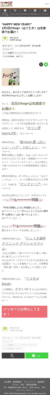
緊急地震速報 (31, 385)
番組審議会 (17, 382)
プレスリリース (29, 382)
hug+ (20, 40)
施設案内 (41, 382)
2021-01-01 (14, 38)
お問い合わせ (34, 387)
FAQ (23, 385)
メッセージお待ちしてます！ (21, 311)
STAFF (12, 40)
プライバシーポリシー (25, 390)
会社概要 (7, 382)
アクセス (15, 385)
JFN (43, 387)
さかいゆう (23, 289)
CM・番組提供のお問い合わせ (15, 387)
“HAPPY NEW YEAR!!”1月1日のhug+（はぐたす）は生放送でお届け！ (24, 28)
